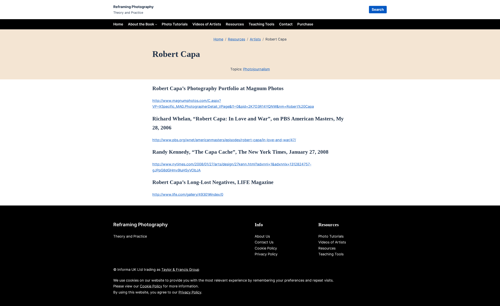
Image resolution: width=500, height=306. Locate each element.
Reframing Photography (133, 7)
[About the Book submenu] (156, 24)
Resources (236, 39)
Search (378, 9)
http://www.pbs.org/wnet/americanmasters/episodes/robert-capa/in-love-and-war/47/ (224, 140)
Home (118, 24)
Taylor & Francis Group (180, 269)
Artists (255, 39)
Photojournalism (256, 69)
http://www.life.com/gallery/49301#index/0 (187, 194)
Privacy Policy (190, 292)
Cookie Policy (151, 286)
